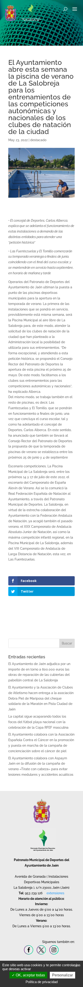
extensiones (55, 893)
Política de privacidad (42, 982)
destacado (38, 140)
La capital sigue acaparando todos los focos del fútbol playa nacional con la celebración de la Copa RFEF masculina (38, 722)
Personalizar (62, 975)
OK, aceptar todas (30, 975)
